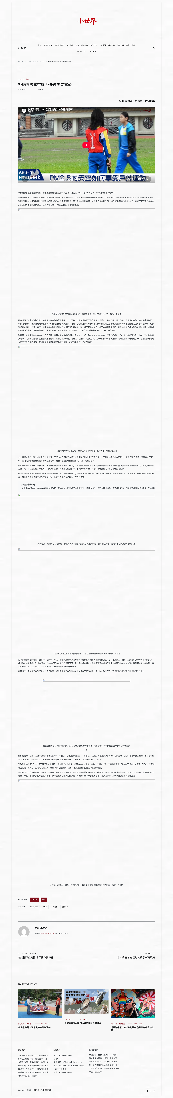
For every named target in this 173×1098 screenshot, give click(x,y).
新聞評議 (120, 45)
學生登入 (48, 1090)
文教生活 (102, 45)
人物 (133, 45)
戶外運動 (54, 907)
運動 (127, 45)
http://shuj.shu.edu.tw (47, 933)
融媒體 (79, 51)
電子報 (92, 51)
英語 (85, 51)
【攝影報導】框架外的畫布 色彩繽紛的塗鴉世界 (132, 1029)
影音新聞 (47, 45)
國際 (77, 45)
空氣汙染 (65, 907)
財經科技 (111, 45)
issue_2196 (34, 907)
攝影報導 (70, 45)
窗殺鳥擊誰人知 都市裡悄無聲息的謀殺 (82, 1022)
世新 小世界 (22, 89)
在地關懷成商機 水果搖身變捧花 (35, 956)
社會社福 (84, 45)
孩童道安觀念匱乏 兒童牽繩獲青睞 (34, 1027)
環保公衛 (93, 45)
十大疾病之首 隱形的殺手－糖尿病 (136, 956)
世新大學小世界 (38, 1090)
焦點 (39, 45)
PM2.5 (45, 907)
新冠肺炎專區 (59, 45)
